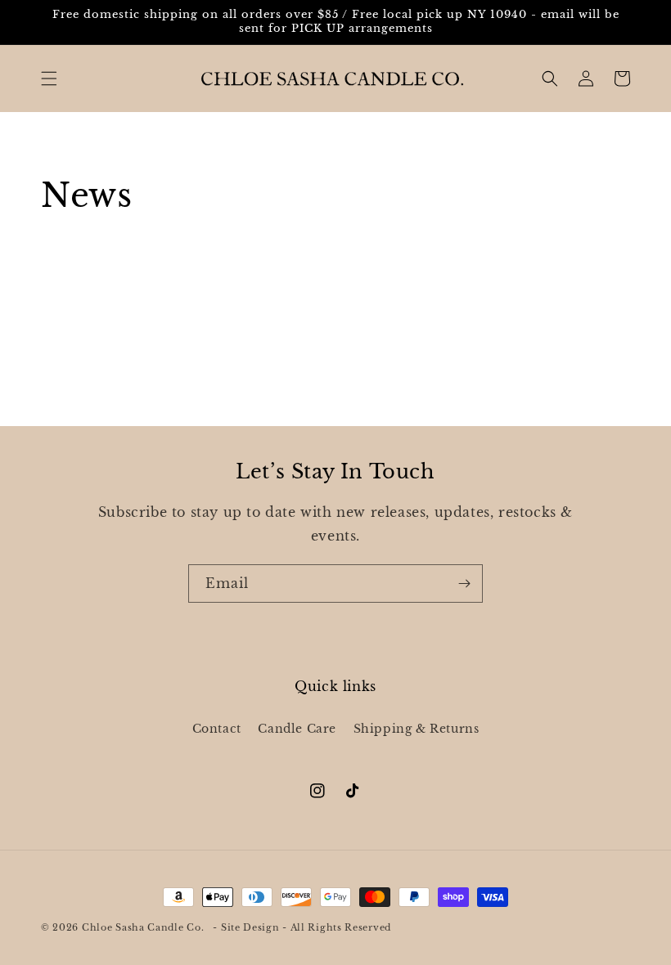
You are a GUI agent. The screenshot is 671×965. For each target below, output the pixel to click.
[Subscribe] (464, 583)
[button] (49, 78)
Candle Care (297, 728)
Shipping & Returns (417, 728)
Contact (216, 728)
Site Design (250, 927)
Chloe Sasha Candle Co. (143, 927)
